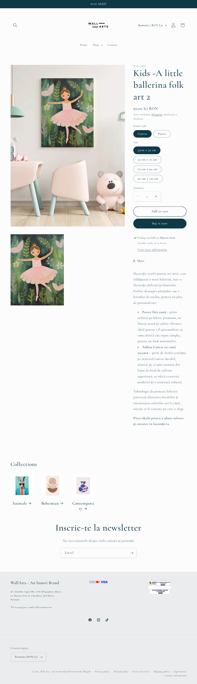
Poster (162, 133)
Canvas (142, 133)
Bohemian (50, 503)
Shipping (156, 114)
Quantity (138, 188)
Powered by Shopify (80, 671)
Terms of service (140, 671)
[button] (15, 25)
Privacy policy (102, 671)
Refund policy (121, 671)
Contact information (175, 675)
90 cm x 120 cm (148, 178)
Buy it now (160, 223)
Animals (19, 503)
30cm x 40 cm (147, 150)
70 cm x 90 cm (147, 169)
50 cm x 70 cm (147, 159)
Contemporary (83, 506)
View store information (152, 249)
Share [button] (140, 261)
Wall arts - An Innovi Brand (54, 671)
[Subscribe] (131, 553)
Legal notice (180, 671)
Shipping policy (162, 671)
